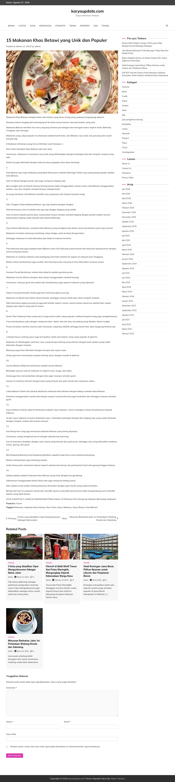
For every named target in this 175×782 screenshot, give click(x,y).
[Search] (167, 26)
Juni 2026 (126, 189)
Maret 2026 (127, 203)
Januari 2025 (127, 259)
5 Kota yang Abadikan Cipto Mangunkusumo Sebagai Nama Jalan (23, 569)
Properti (85, 25)
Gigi (96, 25)
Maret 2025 (127, 250)
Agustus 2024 (128, 268)
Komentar (11, 687)
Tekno (72, 25)
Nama (9, 721)
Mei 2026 (126, 194)
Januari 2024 (127, 301)
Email (67, 721)
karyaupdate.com (87, 11)
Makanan (18, 507)
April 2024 (126, 287)
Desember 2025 (129, 212)
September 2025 (129, 226)
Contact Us (126, 168)
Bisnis (11, 25)
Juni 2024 (126, 278)
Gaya (32, 25)
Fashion (125, 105)
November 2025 (129, 217)
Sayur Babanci (64, 507)
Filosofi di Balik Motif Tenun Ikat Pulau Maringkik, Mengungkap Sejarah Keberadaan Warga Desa (61, 571)
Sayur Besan (79, 507)
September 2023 (129, 310)
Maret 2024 (127, 292)
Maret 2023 (127, 329)
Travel (105, 25)
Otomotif (60, 25)
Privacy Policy (128, 178)
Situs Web (11, 734)
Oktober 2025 (128, 222)
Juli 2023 (126, 319)
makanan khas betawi (34, 507)
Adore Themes (118, 778)
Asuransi (125, 87)
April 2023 (126, 324)
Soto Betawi (91, 507)
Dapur (124, 101)
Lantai (124, 129)
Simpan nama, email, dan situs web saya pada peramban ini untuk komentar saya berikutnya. (55, 746)
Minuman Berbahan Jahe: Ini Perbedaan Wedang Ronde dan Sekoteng (24, 644)
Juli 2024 (126, 273)
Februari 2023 (128, 333)
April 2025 (126, 245)
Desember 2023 (129, 306)
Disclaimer (126, 173)
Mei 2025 (126, 240)
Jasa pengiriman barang (132, 119)
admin (38, 46)
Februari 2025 (128, 254)
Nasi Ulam (51, 507)
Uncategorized (128, 152)
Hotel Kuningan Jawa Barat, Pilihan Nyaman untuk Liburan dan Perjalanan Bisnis (99, 571)
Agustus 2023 (128, 315)
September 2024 (129, 264)
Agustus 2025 (128, 231)
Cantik (22, 25)
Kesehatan (45, 25)
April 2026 (126, 198)
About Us (126, 163)
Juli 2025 (126, 236)
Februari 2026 (128, 208)
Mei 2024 (126, 282)
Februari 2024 (128, 296)
